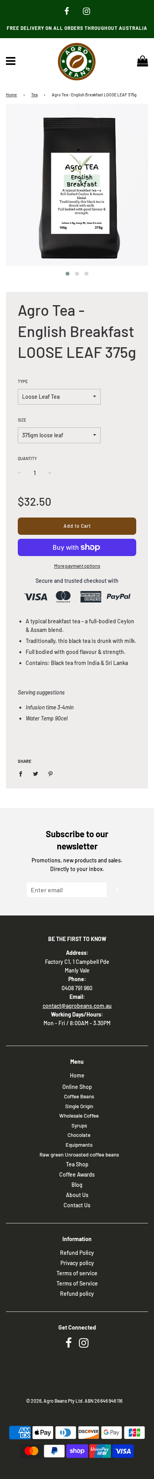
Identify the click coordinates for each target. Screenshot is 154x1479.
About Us (77, 1195)
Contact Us (77, 1205)
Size (22, 419)
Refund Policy (77, 1252)
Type (23, 381)
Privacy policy (77, 1263)
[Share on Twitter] (36, 773)
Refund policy (77, 1293)
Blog (77, 1184)
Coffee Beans (79, 1096)
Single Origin (79, 1106)
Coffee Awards (77, 1174)
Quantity (27, 458)
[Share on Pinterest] (51, 773)
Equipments (79, 1145)
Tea (34, 94)
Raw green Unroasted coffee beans (79, 1154)
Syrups (79, 1125)
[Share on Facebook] (23, 773)
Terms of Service (77, 1283)
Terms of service (77, 1273)
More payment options (77, 566)
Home (11, 94)
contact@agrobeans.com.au (77, 1005)
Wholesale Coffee (79, 1115)
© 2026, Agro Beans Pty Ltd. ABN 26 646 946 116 (74, 1400)
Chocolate (79, 1135)
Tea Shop (77, 1164)
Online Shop (77, 1086)
